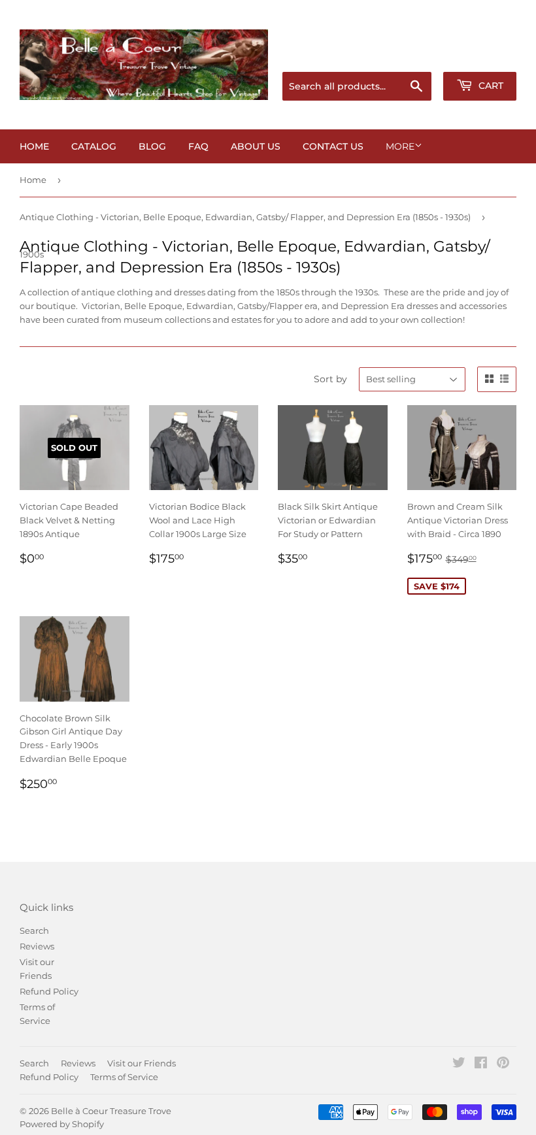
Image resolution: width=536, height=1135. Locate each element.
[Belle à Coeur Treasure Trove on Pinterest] (503, 1064)
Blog (152, 146)
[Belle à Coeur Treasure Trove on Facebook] (481, 1064)
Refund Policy (49, 991)
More (400, 146)
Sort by (330, 379)
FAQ (198, 146)
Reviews (37, 946)
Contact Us (333, 146)
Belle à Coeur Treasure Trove (111, 1111)
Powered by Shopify (62, 1124)
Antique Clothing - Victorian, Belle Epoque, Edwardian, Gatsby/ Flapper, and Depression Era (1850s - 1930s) (245, 217)
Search (34, 930)
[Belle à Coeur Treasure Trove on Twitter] (458, 1064)
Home (34, 146)
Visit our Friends (141, 1063)
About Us (255, 146)
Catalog (93, 146)
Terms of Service (124, 1077)
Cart (489, 85)
